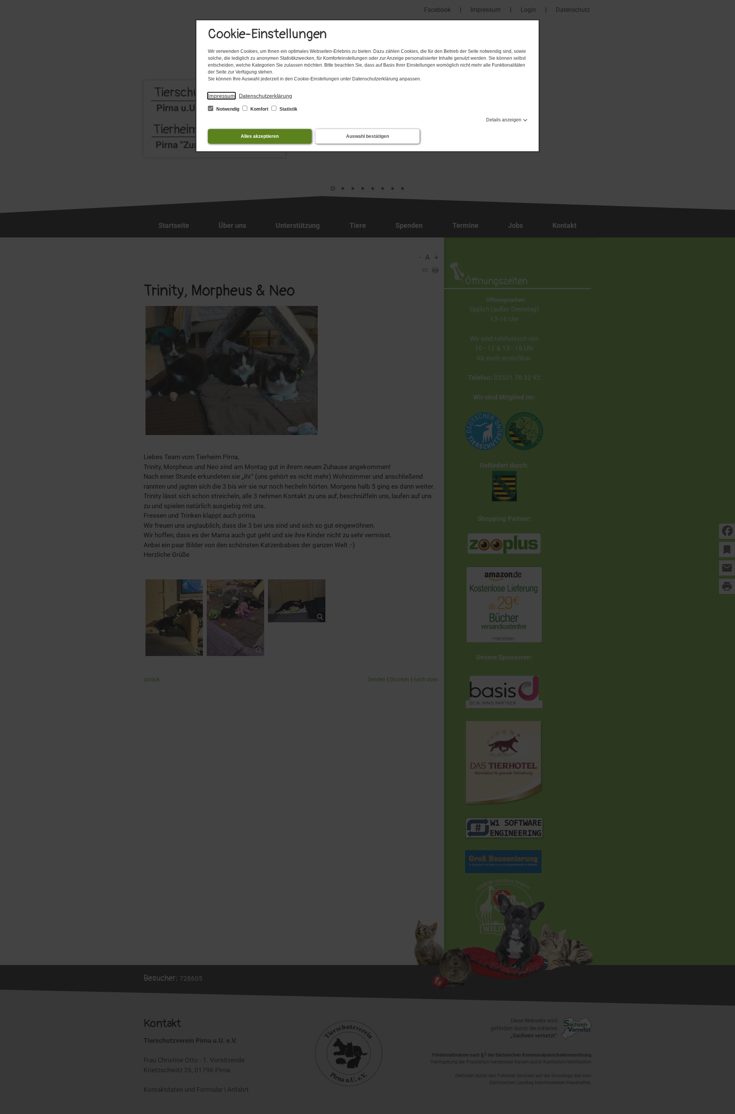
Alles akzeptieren (260, 136)
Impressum (221, 96)
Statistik (287, 109)
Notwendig (227, 109)
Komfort (259, 109)
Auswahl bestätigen (367, 136)
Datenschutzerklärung (265, 96)
